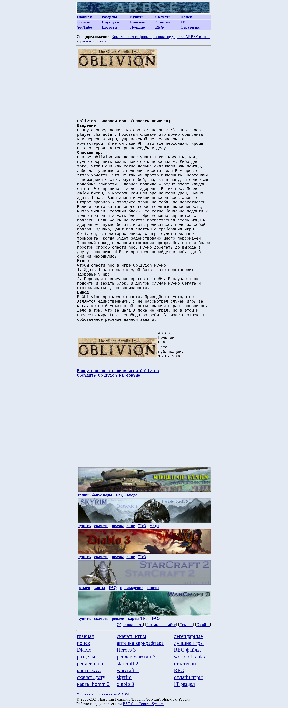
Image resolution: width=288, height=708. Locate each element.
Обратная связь (130, 624)
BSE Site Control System (143, 704)
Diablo (84, 650)
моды (132, 495)
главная (85, 636)
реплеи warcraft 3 (136, 657)
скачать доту (91, 677)
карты (99, 587)
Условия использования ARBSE (103, 694)
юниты (153, 587)
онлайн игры (188, 677)
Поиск (186, 17)
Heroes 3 (126, 650)
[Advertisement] (144, 91)
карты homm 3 (93, 684)
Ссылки (186, 624)
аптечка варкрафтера (140, 643)
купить (84, 526)
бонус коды (102, 495)
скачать (101, 526)
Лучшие (137, 27)
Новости (109, 27)
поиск (83, 643)
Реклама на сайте (161, 624)
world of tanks (189, 657)
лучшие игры (189, 643)
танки (83, 495)
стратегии (185, 663)
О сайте (203, 624)
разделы (86, 657)
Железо (83, 22)
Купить (137, 17)
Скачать (163, 17)
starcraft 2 (127, 663)
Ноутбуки (110, 22)
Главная (84, 17)
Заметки (163, 22)
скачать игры (131, 636)
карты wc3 (89, 670)
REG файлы (187, 650)
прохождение (123, 526)
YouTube (84, 27)
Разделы (109, 17)
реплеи (84, 587)
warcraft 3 (128, 670)
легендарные (188, 636)
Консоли (138, 22)
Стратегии (190, 27)
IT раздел (184, 684)
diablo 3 (125, 684)
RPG (159, 27)
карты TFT (138, 618)
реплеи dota (90, 663)
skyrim (124, 677)
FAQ (120, 495)
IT (182, 22)
